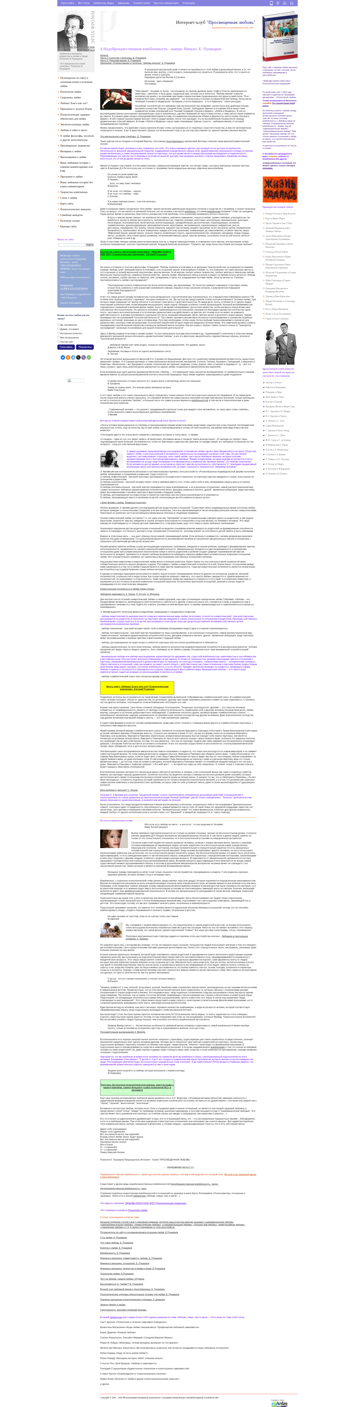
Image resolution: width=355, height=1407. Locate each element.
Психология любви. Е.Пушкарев (116, 1273)
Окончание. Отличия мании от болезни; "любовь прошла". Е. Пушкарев (137, 63)
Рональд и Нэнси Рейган (277, 251)
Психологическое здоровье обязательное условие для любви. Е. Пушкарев (139, 1294)
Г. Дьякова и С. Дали (275, 435)
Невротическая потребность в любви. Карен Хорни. (127, 589)
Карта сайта (67, 3)
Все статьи (84, 3)
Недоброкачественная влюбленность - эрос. (123, 1188)
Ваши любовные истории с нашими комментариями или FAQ (76, 167)
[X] (78, 357)
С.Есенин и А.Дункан (275, 454)
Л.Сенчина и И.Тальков (276, 473)
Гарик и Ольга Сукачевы (277, 318)
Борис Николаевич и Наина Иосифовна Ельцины (278, 258)
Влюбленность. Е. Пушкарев (115, 1253)
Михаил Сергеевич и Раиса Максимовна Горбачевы (278, 266)
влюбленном (213, 211)
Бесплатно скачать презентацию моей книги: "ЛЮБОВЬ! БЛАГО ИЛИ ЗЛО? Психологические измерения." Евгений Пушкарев (135, 253)
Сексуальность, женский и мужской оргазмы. (123, 1310)
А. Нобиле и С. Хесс (275, 420)
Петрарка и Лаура (274, 391)
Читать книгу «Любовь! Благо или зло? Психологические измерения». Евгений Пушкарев (137, 687)
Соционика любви (70, 97)
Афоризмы (123, 3)
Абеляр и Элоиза (273, 382)
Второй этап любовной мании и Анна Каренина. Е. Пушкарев (132, 1289)
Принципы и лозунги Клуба (76, 109)
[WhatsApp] (89, 357)
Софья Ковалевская (275, 425)
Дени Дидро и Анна (275, 396)
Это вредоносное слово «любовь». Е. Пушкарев (125, 136)
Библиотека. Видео (104, 3)
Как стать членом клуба (166, 3)
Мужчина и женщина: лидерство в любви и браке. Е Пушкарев (132, 1268)
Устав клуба (188, 3)
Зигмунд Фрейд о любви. (113, 1304)
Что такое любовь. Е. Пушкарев (116, 1242)
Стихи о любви (68, 197)
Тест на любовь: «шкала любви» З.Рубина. (122, 1279)
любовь (286, 110)
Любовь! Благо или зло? (73, 103)
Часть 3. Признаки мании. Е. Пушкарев (120, 60)
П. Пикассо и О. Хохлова (277, 459)
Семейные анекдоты (71, 215)
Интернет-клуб (215, 22)
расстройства (269, 75)
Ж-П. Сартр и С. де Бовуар (278, 439)
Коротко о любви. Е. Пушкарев (116, 1248)
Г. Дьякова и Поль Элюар (277, 430)
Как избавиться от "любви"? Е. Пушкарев (121, 1284)
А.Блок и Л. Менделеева (277, 449)
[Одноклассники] (68, 357)
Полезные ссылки (70, 220)
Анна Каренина (174, 141)
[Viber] (83, 357)
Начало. (104, 55)
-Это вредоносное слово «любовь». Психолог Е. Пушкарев (72, 62)
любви (285, 67)
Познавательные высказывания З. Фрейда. (123, 1032)
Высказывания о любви (73, 157)
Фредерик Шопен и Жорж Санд (280, 406)
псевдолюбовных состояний (277, 163)
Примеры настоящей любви (278, 207)
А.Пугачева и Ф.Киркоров (278, 468)
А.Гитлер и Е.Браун (275, 463)
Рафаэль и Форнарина (275, 387)
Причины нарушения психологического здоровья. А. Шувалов (132, 1299)
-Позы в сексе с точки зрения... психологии (75, 70)
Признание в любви (71, 176)
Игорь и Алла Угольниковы (278, 313)
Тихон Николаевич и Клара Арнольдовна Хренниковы (278, 237)
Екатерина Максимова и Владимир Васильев (277, 290)
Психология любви (137, 1210)
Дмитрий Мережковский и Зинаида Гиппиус (278, 229)
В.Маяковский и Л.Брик (277, 444)
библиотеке (139, 1196)
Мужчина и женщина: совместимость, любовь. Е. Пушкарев (131, 1258)
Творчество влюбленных (74, 192)
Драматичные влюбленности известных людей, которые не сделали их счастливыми (278, 372)
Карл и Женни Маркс (275, 218)
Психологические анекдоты (75, 209)
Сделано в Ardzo (277, 1400)
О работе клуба (141, 3)
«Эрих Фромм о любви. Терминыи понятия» (123, 502)
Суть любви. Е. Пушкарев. (113, 1237)
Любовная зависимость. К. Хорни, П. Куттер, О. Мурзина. (130, 594)
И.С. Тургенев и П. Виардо (278, 411)
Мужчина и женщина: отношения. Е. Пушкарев (124, 1263)
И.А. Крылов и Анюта (276, 415)
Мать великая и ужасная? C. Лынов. (119, 790)
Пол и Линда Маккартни (277, 308)
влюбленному (218, 1047)
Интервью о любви (70, 151)
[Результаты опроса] (85, 346)
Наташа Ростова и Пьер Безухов (280, 213)
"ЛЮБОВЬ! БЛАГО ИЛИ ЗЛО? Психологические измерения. (156, 1203)
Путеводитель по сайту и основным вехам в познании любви (76, 82)
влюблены (190, 211)
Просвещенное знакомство (75, 145)
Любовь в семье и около (73, 130)
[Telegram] (73, 357)
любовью (282, 121)
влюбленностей (200, 400)
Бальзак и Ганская (274, 401)
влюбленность (269, 121)
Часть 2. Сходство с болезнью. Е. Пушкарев (123, 58)
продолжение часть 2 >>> (180, 1167)
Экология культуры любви (74, 124)
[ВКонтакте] (63, 357)
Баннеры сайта (68, 226)
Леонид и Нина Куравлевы (278, 296)
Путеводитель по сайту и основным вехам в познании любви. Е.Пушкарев (139, 1232)
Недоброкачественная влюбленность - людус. (194, 1184)
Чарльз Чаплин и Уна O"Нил (279, 223)
